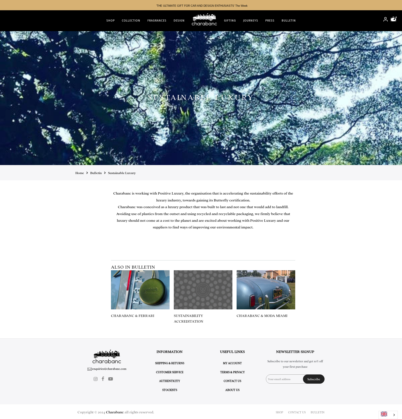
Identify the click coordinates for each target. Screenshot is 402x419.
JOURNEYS (250, 20)
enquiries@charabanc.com (109, 368)
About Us (232, 389)
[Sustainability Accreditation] (203, 289)
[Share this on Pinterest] (289, 238)
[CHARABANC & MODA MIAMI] (266, 289)
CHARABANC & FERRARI (132, 315)
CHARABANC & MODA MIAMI (262, 315)
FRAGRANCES (156, 20)
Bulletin (96, 173)
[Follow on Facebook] (103, 378)
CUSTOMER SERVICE (169, 372)
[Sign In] (385, 20)
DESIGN (179, 20)
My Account (232, 363)
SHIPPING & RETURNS (169, 363)
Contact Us (232, 380)
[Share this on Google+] (293, 238)
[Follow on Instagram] (96, 378)
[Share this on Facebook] (277, 238)
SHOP (110, 20)
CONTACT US (297, 412)
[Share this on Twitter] (281, 238)
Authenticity (169, 380)
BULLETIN (289, 20)
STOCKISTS (169, 389)
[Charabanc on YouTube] (110, 378)
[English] (388, 415)
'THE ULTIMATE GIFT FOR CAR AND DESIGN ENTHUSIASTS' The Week (201, 5)
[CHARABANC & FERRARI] (140, 289)
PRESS (269, 20)
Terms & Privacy (232, 372)
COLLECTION (131, 20)
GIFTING (230, 20)
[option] (201, 5)
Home (79, 173)
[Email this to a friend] (285, 238)
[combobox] (388, 415)
